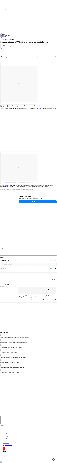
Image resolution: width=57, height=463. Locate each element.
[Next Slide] (55, 295)
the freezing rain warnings (14, 57)
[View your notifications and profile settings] (55, 268)
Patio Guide (5, 7)
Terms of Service (6, 435)
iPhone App (5, 433)
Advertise (4, 428)
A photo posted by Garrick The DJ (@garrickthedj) (13, 182)
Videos (4, 4)
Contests (4, 6)
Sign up (55, 260)
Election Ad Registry (6, 434)
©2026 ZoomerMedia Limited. (8, 440)
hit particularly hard (15, 105)
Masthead (4, 432)
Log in (52, 260)
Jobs (3, 429)
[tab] (3, 268)
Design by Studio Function (7, 445)
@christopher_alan (3, 249)
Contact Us (5, 427)
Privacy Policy (5, 436)
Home (4, 2)
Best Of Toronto (5, 3)
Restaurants (5, 8)
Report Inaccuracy (3, 36)
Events (4, 5)
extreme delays (38, 108)
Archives (4, 430)
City (1, 33)
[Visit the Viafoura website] (54, 279)
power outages (5, 185)
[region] (28, 270)
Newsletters (5, 431)
